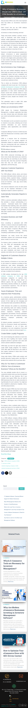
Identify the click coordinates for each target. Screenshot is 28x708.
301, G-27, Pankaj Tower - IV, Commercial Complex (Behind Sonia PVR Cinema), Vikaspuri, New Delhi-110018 (14, 691)
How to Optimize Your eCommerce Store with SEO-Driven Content (13, 653)
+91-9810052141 (7, 679)
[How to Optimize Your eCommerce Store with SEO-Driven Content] (14, 639)
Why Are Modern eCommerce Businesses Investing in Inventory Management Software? (13, 612)
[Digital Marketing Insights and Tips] (8, 2)
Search (5, 486)
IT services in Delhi (5, 463)
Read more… (11, 581)
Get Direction (15, 698)
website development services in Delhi (10, 468)
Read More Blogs (6, 454)
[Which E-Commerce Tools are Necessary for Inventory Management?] (14, 547)
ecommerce (10, 458)
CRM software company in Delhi (11, 461)
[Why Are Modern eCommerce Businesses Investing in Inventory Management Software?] (14, 594)
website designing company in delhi (9, 465)
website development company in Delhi (12, 87)
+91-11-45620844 (7, 682)
